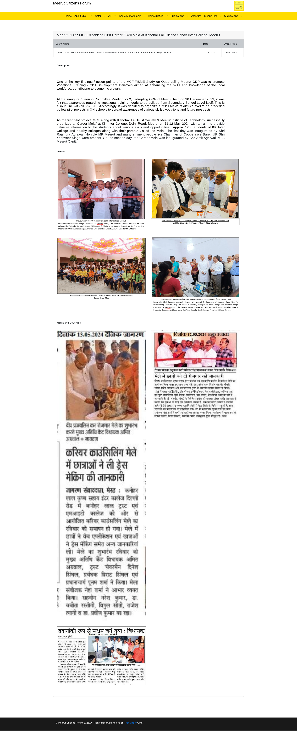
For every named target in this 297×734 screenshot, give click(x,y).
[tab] (148, 35)
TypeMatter (130, 722)
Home (68, 15)
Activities (196, 15)
